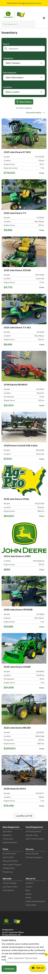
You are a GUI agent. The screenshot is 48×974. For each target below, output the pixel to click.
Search (6, 44)
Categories (8, 58)
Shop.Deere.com (33, 3)
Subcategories (9, 72)
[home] (14, 15)
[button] (44, 18)
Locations (7, 87)
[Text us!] (37, 968)
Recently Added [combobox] (33, 112)
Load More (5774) (24, 816)
